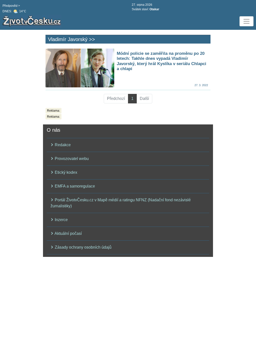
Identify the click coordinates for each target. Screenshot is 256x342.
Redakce (62, 145)
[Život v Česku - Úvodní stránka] (32, 21)
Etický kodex (65, 172)
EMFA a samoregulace (74, 186)
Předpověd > (11, 6)
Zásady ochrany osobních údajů (83, 247)
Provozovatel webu (71, 158)
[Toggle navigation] (247, 21)
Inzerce (61, 220)
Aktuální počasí (68, 233)
